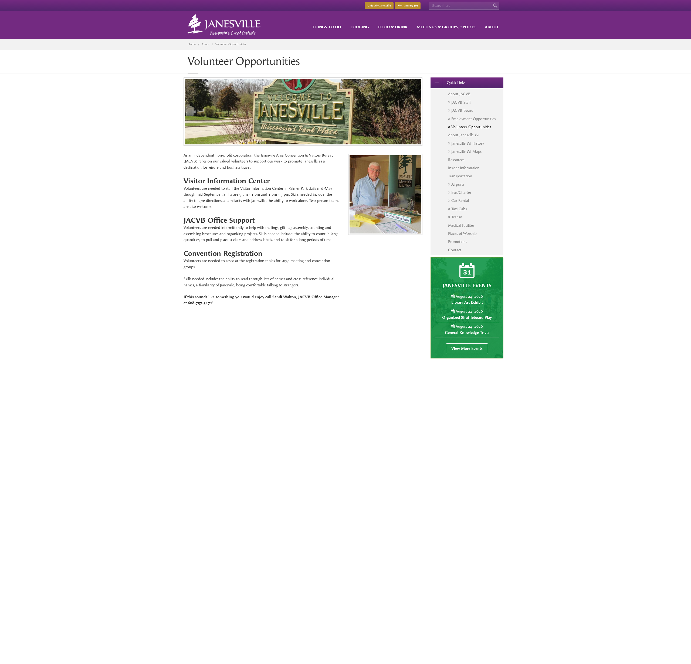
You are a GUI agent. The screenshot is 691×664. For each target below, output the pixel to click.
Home (192, 44)
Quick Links (456, 82)
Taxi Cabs (458, 209)
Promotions (457, 241)
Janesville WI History (467, 143)
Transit (456, 217)
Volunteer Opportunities (470, 127)
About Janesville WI (463, 135)
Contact (454, 250)
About (492, 27)
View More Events (467, 348)
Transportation (460, 176)
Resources (456, 160)
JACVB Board (461, 110)
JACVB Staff (460, 102)
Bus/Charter (460, 192)
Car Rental (459, 200)
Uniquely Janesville (379, 5)
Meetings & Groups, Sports (446, 27)
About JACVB (459, 94)
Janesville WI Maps (466, 151)
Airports (457, 184)
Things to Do (326, 27)
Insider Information (463, 168)
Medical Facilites (461, 225)
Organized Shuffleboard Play (467, 317)
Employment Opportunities (473, 119)
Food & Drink (393, 27)
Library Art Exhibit (467, 302)
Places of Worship (462, 233)
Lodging (359, 27)
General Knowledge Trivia (467, 332)
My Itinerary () (408, 5)
